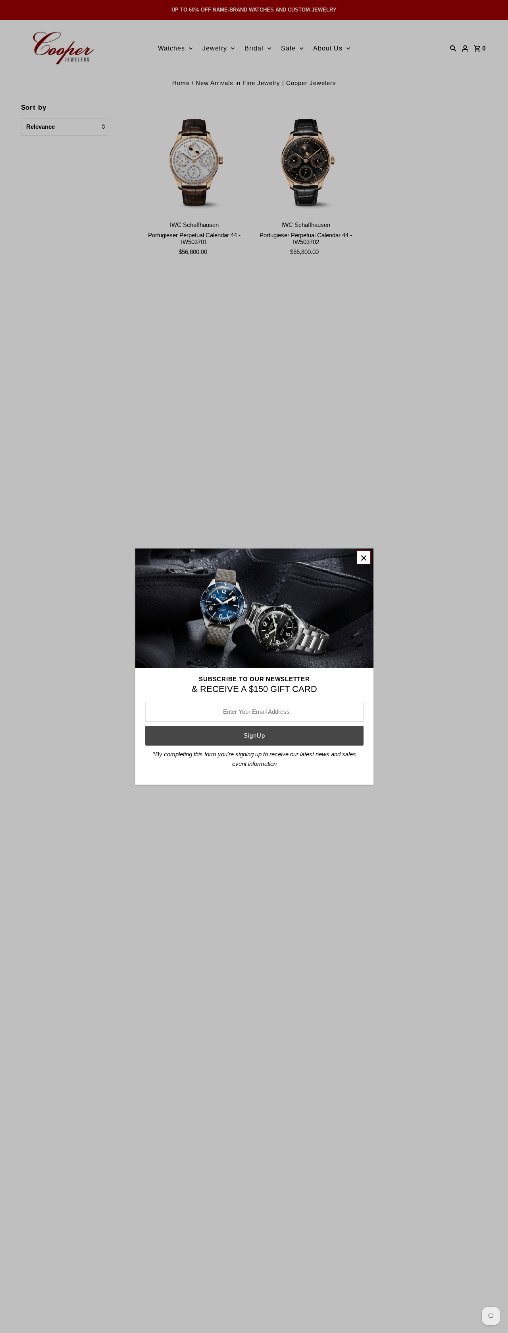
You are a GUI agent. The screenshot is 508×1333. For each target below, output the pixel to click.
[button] (364, 557)
